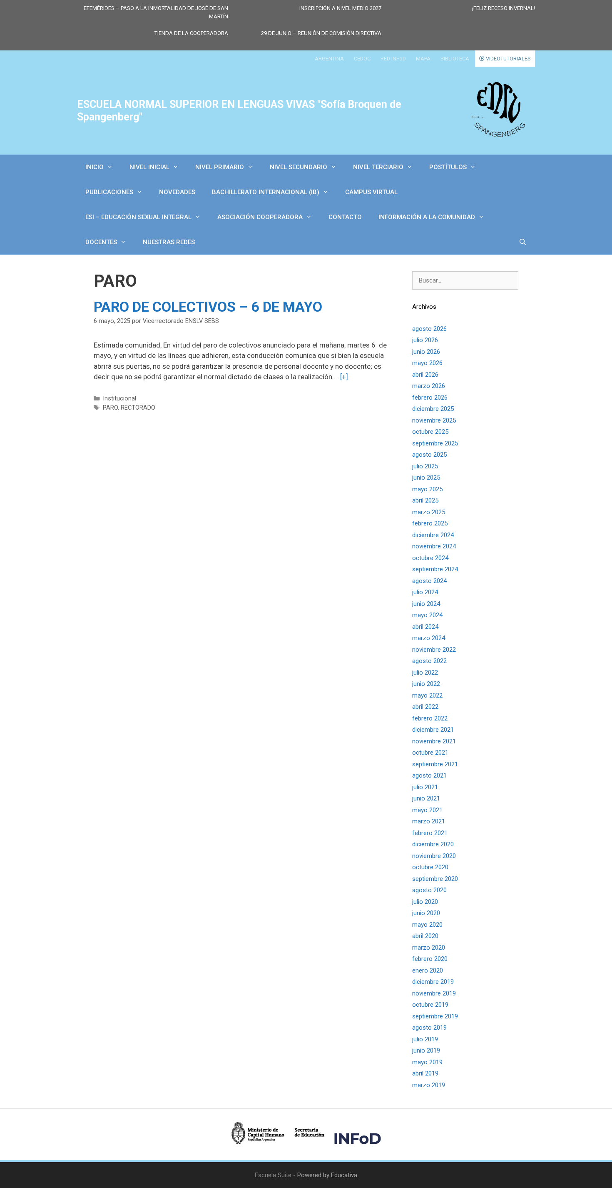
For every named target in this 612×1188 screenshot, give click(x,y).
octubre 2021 (430, 752)
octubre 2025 (430, 431)
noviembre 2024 (434, 546)
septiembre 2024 (435, 569)
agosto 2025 (429, 454)
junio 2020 (426, 913)
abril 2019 (425, 1073)
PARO (110, 407)
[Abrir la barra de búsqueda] (522, 242)
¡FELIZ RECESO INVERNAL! (503, 8)
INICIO (94, 167)
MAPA (423, 58)
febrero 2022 (430, 718)
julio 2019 (425, 1039)
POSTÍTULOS (448, 167)
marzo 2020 (428, 947)
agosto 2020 (429, 890)
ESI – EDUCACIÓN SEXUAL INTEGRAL (138, 217)
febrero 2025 (430, 523)
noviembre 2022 (434, 649)
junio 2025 (426, 477)
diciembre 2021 (433, 729)
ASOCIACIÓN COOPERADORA (260, 217)
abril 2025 (425, 500)
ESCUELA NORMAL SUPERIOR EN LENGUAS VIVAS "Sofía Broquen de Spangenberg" (239, 110)
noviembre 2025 (434, 420)
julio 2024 (425, 592)
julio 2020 (425, 901)
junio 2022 (426, 684)
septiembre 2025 (435, 443)
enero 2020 (427, 970)
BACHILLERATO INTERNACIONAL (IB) (265, 192)
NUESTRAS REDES (169, 242)
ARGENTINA (329, 58)
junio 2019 (426, 1050)
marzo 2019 (428, 1085)
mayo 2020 (427, 924)
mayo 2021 (427, 810)
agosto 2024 (429, 581)
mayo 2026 (427, 363)
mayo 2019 (427, 1062)
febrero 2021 (430, 833)
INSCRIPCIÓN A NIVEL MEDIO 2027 (340, 8)
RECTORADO (138, 407)
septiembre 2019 (435, 1016)
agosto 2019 (429, 1027)
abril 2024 (425, 626)
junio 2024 (426, 604)
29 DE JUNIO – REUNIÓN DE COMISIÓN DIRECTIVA (321, 33)
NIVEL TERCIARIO (378, 167)
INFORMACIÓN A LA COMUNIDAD (426, 217)
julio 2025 (425, 466)
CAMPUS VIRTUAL (371, 192)
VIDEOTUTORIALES (508, 58)
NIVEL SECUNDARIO (298, 167)
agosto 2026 (429, 329)
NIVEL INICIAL (149, 167)
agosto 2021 (429, 775)
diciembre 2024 (433, 535)
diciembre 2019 (433, 981)
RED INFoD (393, 58)
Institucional (119, 398)
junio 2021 (426, 798)
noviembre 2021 (434, 741)
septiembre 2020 (435, 879)
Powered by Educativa (327, 1175)
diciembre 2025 (433, 409)
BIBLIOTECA (454, 58)
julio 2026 (425, 340)
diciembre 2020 (433, 844)
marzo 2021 (428, 821)
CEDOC (362, 58)
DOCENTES (101, 242)
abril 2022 (425, 706)
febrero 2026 (430, 397)
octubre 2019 (430, 1004)
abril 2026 (425, 374)
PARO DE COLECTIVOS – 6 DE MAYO (208, 306)
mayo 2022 (427, 695)
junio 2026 (426, 351)
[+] (344, 377)
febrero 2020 (430, 959)
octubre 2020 (430, 867)
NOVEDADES (177, 192)
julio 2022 (425, 672)
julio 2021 (425, 787)
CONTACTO (345, 217)
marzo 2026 (428, 386)
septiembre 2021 (435, 764)
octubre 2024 (430, 558)
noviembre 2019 (434, 993)
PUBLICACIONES (109, 192)
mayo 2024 (427, 615)
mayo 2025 (427, 489)
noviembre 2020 (434, 856)
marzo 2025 (428, 512)
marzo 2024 (428, 638)
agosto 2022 (429, 661)
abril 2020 (425, 936)
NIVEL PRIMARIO (219, 167)
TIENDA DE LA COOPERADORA (191, 33)
